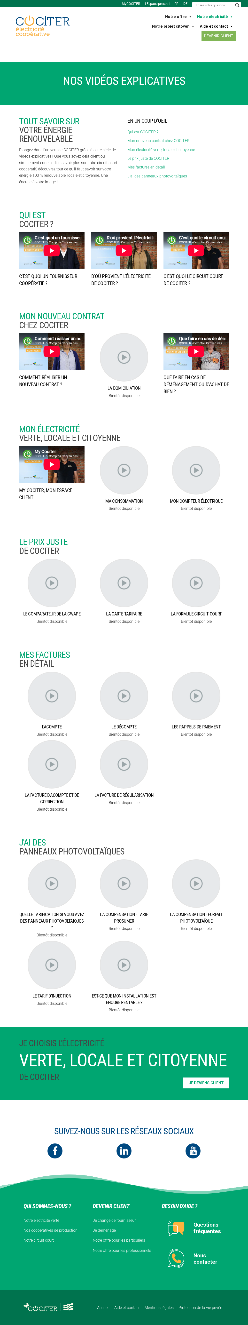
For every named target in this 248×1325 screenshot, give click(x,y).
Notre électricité (212, 16)
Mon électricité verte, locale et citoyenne (161, 149)
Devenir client (218, 36)
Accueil (103, 1307)
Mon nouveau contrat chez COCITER (158, 140)
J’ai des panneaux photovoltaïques (157, 176)
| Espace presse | (157, 4)
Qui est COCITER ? (142, 132)
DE (185, 4)
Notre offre (176, 16)
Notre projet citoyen (170, 26)
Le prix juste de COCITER (148, 158)
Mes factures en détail (146, 167)
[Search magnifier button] (237, 5)
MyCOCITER (131, 4)
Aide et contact (214, 26)
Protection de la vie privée (200, 1307)
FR (176, 4)
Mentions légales (159, 1307)
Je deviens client (206, 1083)
